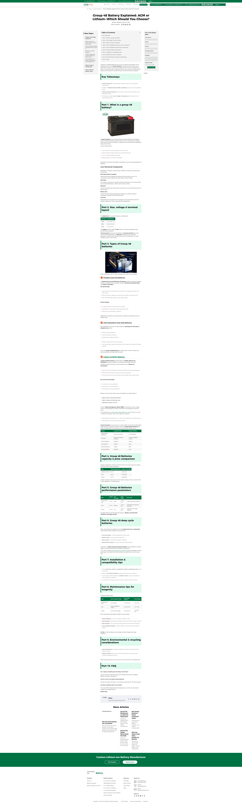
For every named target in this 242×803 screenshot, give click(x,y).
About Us (89, 780)
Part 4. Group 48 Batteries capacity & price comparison (116, 45)
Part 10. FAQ (106, 59)
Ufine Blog (126, 780)
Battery (99, 773)
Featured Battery (97, 9)
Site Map (145, 801)
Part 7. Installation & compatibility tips (112, 52)
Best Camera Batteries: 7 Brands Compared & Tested (135, 715)
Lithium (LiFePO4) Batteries (114, 357)
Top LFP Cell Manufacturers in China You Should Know (124, 714)
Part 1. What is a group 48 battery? (111, 37)
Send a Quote (151, 67)
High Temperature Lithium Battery (111, 792)
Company (135, 4)
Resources (128, 4)
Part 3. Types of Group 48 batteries (111, 42)
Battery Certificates (91, 783)
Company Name (149, 50)
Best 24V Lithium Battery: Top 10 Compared (109, 722)
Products (114, 4)
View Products (112, 762)
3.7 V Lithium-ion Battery (109, 780)
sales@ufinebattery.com (143, 790)
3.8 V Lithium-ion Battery (109, 788)
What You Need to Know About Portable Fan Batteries (136, 736)
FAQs (125, 788)
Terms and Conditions (135, 801)
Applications (121, 4)
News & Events (127, 783)
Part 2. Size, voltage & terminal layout (112, 40)
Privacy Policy (124, 801)
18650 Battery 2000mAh (109, 783)
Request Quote (130, 762)
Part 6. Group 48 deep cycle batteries (112, 49)
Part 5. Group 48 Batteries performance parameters (115, 47)
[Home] (86, 4)
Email (146, 42)
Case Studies (127, 785)
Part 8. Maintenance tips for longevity (112, 54)
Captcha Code (148, 62)
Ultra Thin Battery (107, 795)
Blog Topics (107, 4)
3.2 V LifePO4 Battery (108, 785)
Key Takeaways (106, 35)
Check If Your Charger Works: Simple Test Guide (124, 733)
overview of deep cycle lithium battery (120, 550)
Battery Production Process (93, 785)
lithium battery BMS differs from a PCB (120, 412)
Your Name (148, 37)
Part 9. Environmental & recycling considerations (115, 57)
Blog (91, 5)
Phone (146, 46)
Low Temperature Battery (109, 790)
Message (147, 55)
